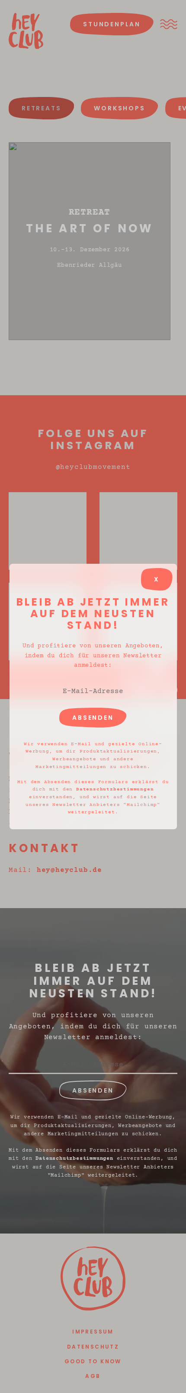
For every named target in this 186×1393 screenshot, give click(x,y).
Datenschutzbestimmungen (115, 789)
